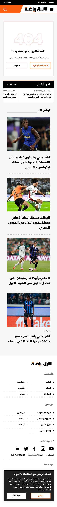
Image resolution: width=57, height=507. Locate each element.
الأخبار (48, 382)
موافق (41, 495)
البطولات (21, 382)
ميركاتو (47, 330)
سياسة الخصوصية (44, 412)
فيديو (22, 394)
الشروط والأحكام (44, 418)
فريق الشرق (46, 424)
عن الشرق (21, 412)
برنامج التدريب (45, 430)
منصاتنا (22, 418)
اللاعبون (21, 388)
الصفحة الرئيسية (40, 65)
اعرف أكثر (16, 495)
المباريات (47, 394)
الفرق (48, 388)
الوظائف (21, 424)
